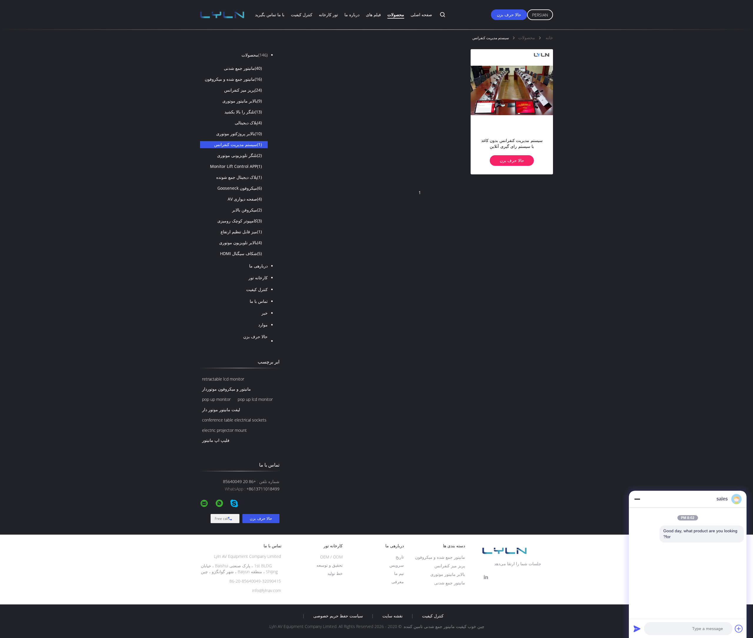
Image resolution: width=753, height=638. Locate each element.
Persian (540, 15)
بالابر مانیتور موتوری (242, 101)
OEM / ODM (331, 557)
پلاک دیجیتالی (248, 122)
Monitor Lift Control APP (236, 166)
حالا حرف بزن (509, 14)
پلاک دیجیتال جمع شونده (239, 177)
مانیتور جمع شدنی (243, 68)
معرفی (398, 581)
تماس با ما (259, 301)
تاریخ (400, 557)
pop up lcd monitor (255, 399)
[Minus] (637, 499)
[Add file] (739, 628)
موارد (263, 325)
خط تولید (335, 573)
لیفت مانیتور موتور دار (221, 409)
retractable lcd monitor (223, 379)
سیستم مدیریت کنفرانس (238, 144)
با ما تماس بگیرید (269, 14)
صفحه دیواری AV (245, 199)
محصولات (395, 14)
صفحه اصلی (421, 14)
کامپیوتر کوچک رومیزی (239, 221)
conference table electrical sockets (234, 420)
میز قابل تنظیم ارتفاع (241, 231)
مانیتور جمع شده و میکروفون (233, 79)
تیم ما (399, 573)
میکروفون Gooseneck (239, 188)
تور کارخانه (328, 14)
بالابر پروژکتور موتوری (239, 133)
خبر (264, 313)
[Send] (637, 628)
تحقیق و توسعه (329, 565)
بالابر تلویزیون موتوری (240, 242)
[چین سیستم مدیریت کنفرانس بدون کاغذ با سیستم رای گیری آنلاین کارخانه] (512, 90)
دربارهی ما (258, 266)
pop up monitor (216, 399)
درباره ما (351, 14)
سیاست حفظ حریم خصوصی (338, 616)
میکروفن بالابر (247, 210)
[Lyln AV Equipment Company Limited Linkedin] (485, 577)
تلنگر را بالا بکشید (243, 112)
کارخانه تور (258, 277)
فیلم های (373, 14)
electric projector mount (224, 430)
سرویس (396, 565)
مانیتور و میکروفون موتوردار (226, 389)
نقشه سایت (392, 616)
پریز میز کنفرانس (243, 90)
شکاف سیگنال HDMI (241, 253)
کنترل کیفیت (301, 14)
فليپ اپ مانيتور (215, 440)
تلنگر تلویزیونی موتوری (239, 155)
